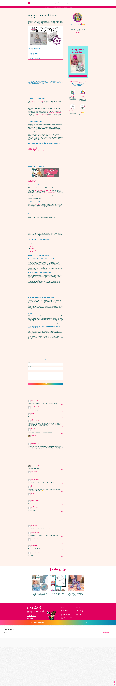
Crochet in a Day (31, 181)
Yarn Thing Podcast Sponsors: (35, 57)
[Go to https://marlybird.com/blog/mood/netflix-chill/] (72, 94)
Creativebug (32, 246)
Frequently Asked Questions (35, 58)
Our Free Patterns (64, 610)
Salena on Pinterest (32, 149)
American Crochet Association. (54, 112)
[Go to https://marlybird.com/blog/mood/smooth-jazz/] (72, 109)
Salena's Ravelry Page (32, 147)
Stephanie (33, 545)
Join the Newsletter (80, 609)
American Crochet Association (36, 101)
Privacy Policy (72, 622)
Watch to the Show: (33, 54)
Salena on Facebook (32, 148)
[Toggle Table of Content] (61, 47)
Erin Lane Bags (33, 250)
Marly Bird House (64, 613)
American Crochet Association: (35, 48)
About (62, 615)
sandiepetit (33, 435)
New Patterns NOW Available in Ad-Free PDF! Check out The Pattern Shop (58, 7)
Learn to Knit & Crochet (65, 614)
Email (29, 366)
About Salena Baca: (33, 49)
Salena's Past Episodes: (34, 53)
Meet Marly (78, 32)
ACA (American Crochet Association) (49, 192)
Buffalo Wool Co (33, 248)
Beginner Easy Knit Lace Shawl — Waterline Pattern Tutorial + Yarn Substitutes (40, 594)
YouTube (39, 204)
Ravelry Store (78, 614)
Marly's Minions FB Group (81, 611)
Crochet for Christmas (32, 179)
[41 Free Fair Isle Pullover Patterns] (58, 583)
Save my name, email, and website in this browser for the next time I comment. (45, 381)
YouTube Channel (79, 610)
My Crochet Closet (32, 180)
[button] (27, 618)
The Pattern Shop (64, 609)
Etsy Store (78, 613)
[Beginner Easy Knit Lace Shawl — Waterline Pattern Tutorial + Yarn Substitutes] (40, 583)
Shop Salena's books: (33, 52)
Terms (75, 622)
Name (29, 362)
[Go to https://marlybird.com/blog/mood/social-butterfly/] (82, 95)
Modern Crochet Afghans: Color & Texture (42, 190)
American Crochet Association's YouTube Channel (38, 150)
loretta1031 (33, 525)
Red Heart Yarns (33, 251)
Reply (62, 404)
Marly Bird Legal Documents (81, 622)
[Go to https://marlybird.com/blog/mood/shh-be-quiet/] (82, 110)
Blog (62, 611)
